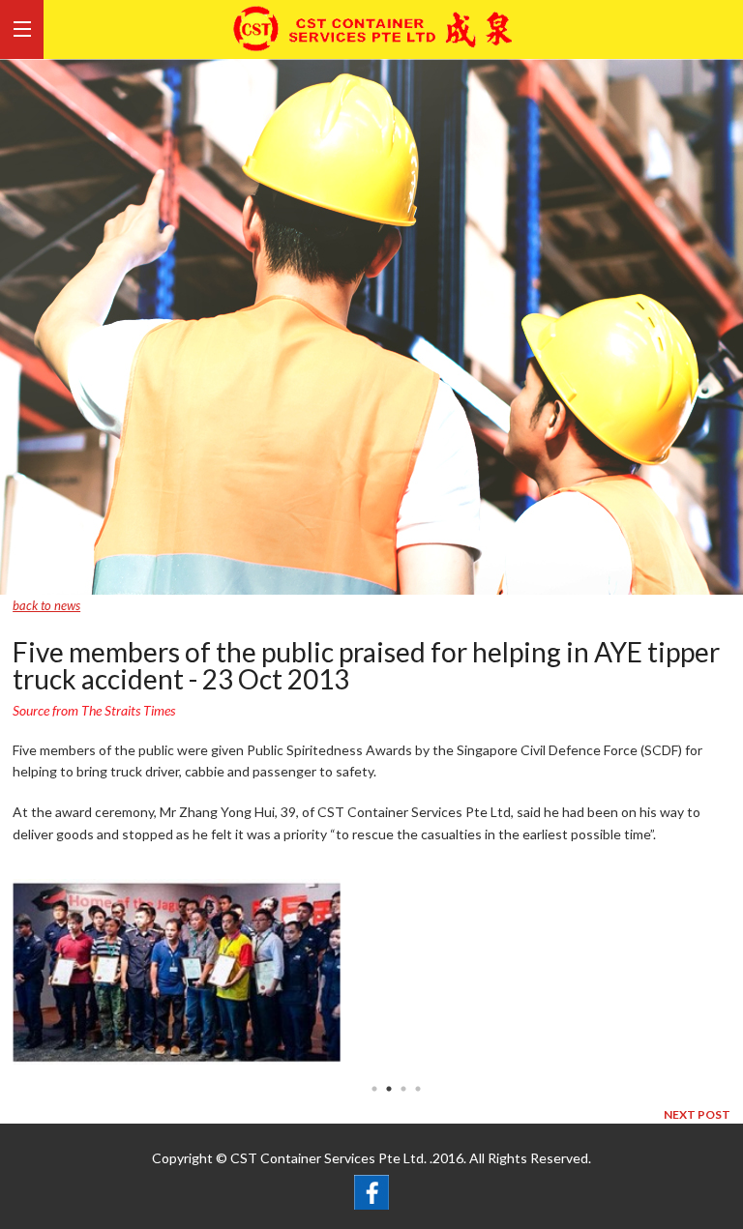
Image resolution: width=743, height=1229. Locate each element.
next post (697, 1114)
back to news (46, 605)
